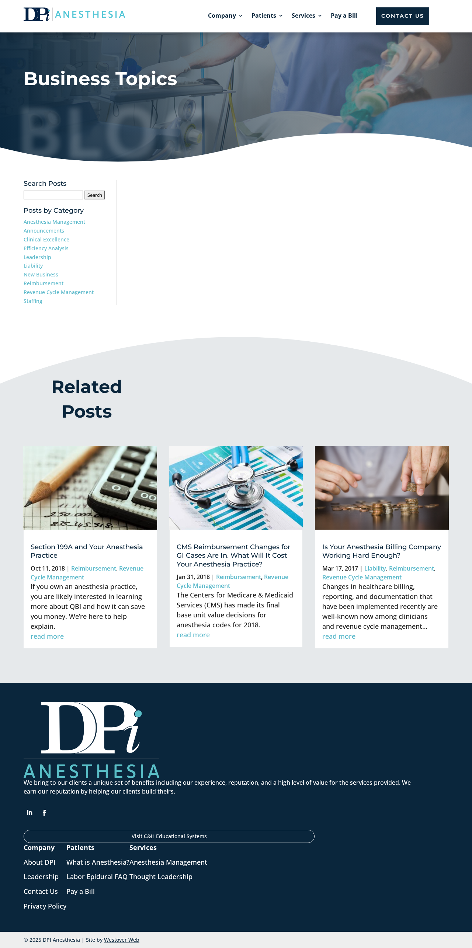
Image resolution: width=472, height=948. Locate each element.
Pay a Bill (344, 15)
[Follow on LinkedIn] (29, 813)
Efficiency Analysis (46, 248)
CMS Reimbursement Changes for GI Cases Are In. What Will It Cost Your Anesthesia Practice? (233, 555)
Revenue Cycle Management (59, 292)
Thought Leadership (160, 876)
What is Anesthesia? (97, 862)
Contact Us (402, 16)
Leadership (37, 257)
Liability (33, 265)
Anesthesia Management (54, 221)
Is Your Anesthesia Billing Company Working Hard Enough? (381, 551)
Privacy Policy (45, 906)
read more (47, 636)
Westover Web (121, 939)
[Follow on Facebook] (44, 813)
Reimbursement (43, 283)
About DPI (39, 862)
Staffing (33, 300)
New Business (41, 274)
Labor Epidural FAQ (97, 876)
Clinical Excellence (46, 239)
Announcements (44, 230)
